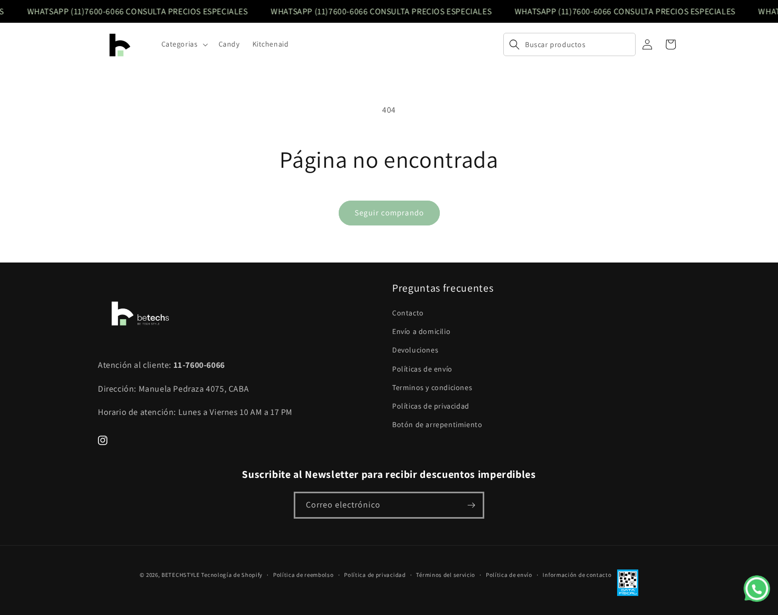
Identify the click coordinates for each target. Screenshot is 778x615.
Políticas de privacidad (430, 406)
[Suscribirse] (471, 505)
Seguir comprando (389, 212)
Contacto (408, 313)
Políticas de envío (422, 369)
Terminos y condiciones (432, 387)
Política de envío (509, 574)
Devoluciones (415, 350)
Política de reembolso (303, 574)
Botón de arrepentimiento (437, 424)
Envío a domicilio (421, 331)
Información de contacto (576, 574)
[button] (183, 44)
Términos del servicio (445, 574)
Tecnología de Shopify (232, 574)
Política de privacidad (374, 574)
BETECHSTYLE (180, 574)
